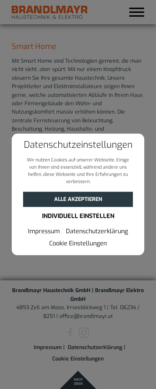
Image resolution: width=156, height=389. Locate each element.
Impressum (44, 231)
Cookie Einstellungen (78, 243)
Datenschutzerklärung (97, 231)
